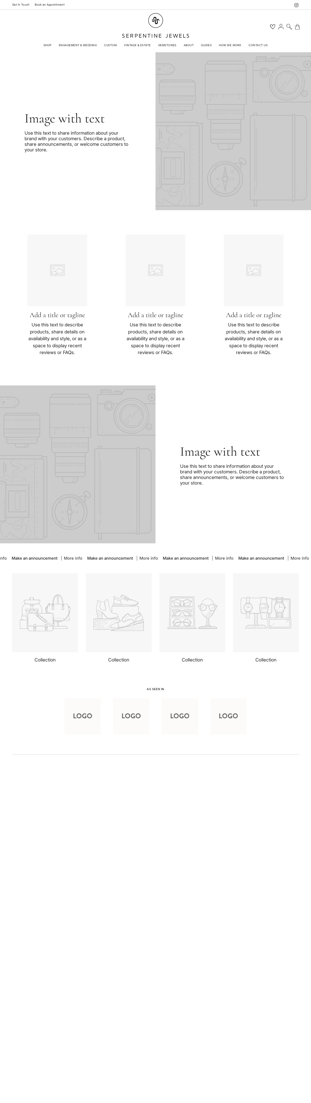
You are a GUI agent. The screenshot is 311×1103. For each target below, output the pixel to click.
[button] (47, 45)
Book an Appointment (49, 4)
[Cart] (297, 27)
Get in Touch (20, 4)
